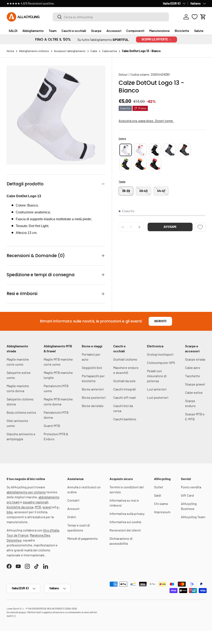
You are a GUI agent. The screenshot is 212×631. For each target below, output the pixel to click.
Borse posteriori (94, 397)
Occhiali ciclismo (125, 359)
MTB (38, 507)
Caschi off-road (124, 397)
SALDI (13, 31)
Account (73, 509)
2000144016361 (160, 74)
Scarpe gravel (195, 384)
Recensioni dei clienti (125, 530)
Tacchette (192, 376)
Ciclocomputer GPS (161, 363)
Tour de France (17, 535)
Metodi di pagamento (82, 538)
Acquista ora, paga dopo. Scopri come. (146, 121)
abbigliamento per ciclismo (26, 492)
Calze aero (192, 368)
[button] (203, 16)
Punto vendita (191, 487)
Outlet (158, 487)
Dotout (123, 74)
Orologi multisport (160, 354)
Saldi (157, 495)
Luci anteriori (156, 389)
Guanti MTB (52, 426)
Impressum (162, 512)
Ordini (71, 517)
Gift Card (187, 495)
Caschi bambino (124, 419)
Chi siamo (161, 504)
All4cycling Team (193, 517)
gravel (47, 507)
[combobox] (111, 16)
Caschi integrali (124, 389)
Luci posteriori (157, 397)
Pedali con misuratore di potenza (156, 376)
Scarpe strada (195, 359)
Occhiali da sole (124, 381)
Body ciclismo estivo (21, 412)
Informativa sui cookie (125, 522)
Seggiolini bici (92, 368)
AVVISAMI (170, 227)
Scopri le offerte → (156, 39)
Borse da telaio (93, 406)
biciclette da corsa (20, 507)
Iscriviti (160, 321)
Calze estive (194, 392)
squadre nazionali (35, 502)
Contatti (73, 500)
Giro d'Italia (51, 530)
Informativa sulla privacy (127, 513)
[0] (195, 16)
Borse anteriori (93, 389)
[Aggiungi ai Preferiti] (200, 227)
